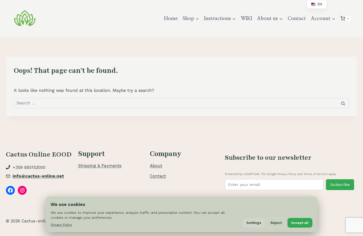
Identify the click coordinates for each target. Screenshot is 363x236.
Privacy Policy (61, 225)
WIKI (246, 18)
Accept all (300, 223)
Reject (276, 223)
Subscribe (340, 184)
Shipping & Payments (99, 165)
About (156, 165)
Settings (253, 223)
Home (171, 18)
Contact (297, 18)
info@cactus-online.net (38, 176)
